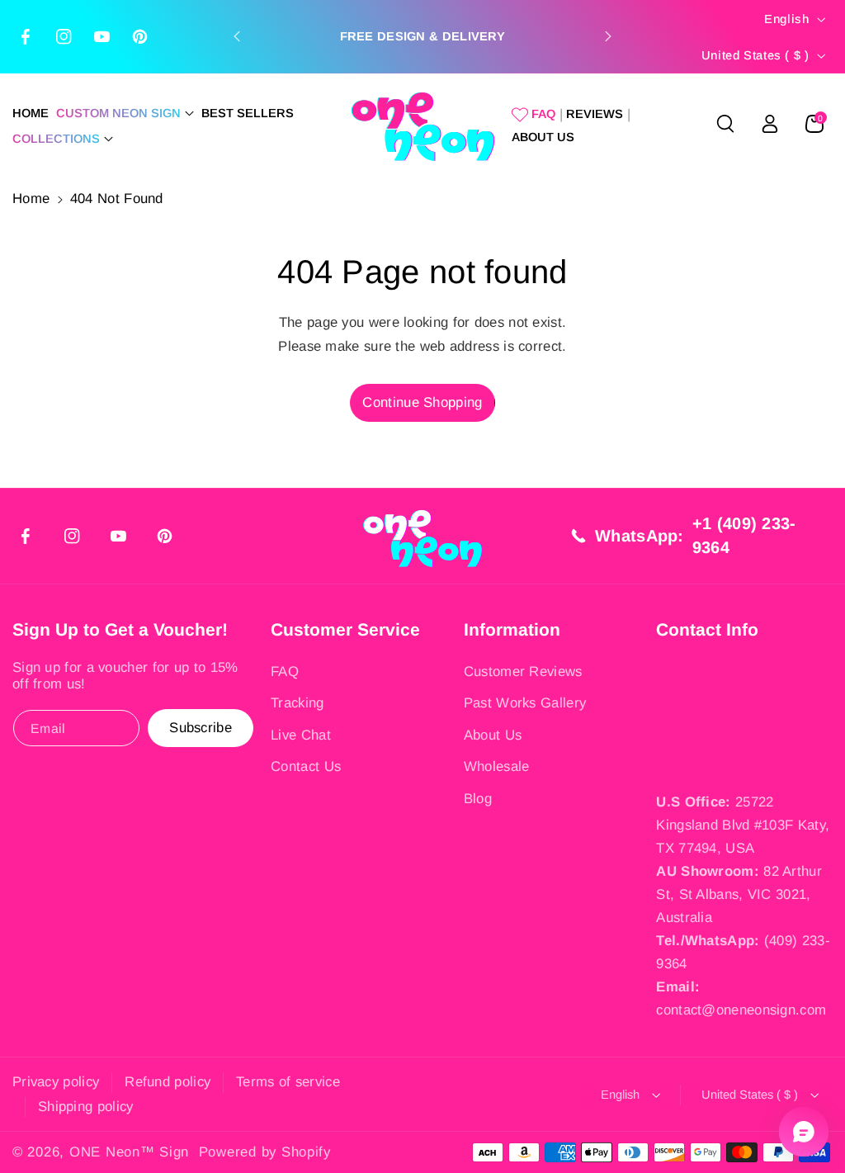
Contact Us (306, 766)
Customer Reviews (523, 671)
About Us (493, 735)
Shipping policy (86, 1106)
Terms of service (288, 1082)
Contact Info (707, 629)
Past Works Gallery (525, 703)
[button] (125, 113)
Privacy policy (55, 1082)
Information (512, 629)
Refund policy (167, 1082)
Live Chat (301, 735)
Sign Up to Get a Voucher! (120, 629)
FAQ (285, 671)
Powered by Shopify (265, 1152)
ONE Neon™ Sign (129, 1152)
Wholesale (497, 766)
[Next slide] (608, 36)
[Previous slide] (237, 36)
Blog (478, 798)
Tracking (297, 703)
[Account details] (770, 124)
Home (31, 198)
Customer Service (345, 629)
